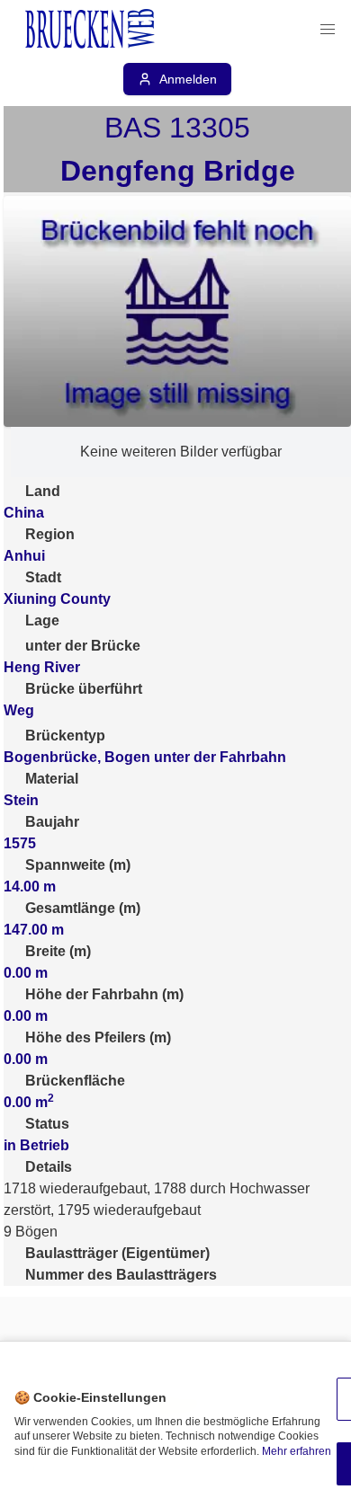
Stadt (43, 577)
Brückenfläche (75, 1080)
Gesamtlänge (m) (82, 908)
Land (42, 491)
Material (51, 778)
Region (50, 534)
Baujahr (52, 821)
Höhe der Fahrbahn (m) (104, 994)
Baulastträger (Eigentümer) (117, 1253)
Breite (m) (58, 951)
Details (48, 1167)
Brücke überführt (83, 688)
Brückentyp (65, 735)
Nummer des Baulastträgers (121, 1274)
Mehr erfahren (296, 1451)
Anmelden (188, 79)
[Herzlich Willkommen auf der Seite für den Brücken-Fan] (92, 29)
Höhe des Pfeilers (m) (98, 1037)
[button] (327, 29)
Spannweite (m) (77, 865)
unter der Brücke (82, 645)
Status (47, 1123)
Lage (42, 620)
